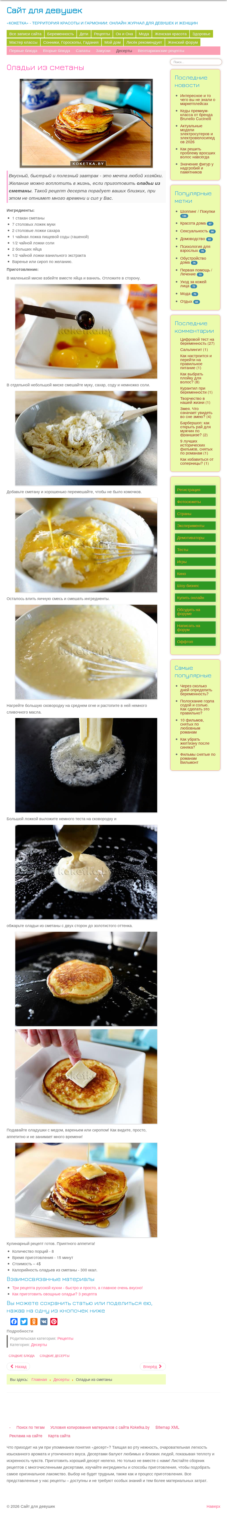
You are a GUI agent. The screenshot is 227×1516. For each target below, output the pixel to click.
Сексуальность (194, 230)
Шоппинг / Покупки (197, 211)
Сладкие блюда (22, 1356)
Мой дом (112, 42)
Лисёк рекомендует (144, 42)
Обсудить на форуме (188, 611)
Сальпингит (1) (194, 349)
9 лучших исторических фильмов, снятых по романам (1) (196, 447)
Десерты (124, 50)
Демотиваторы (190, 537)
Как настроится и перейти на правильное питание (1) (196, 361)
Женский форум (183, 42)
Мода (144, 33)
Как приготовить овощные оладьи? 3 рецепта (54, 1294)
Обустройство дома (193, 260)
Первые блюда (23, 50)
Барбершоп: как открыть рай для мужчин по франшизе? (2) (195, 428)
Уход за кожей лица (193, 283)
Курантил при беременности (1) (196, 390)
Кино (181, 573)
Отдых (186, 301)
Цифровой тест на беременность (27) (197, 341)
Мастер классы (23, 42)
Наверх (213, 1506)
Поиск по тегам (30, 1427)
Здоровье (201, 33)
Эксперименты (190, 525)
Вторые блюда (56, 50)
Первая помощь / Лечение (196, 272)
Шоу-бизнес (188, 585)
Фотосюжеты (189, 501)
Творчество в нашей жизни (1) (195, 400)
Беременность (60, 33)
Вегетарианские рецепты (161, 50)
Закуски (103, 50)
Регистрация (188, 489)
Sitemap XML (167, 1427)
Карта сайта (59, 1435)
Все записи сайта (25, 33)
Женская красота (171, 33)
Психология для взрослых (195, 248)
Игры (182, 561)
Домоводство (192, 238)
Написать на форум (188, 627)
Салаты (83, 50)
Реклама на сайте (25, 1435)
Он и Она (124, 33)
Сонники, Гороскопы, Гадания (71, 42)
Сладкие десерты (54, 1356)
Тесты (182, 549)
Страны (184, 513)
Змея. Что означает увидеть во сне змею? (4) (196, 412)
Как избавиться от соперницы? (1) (196, 461)
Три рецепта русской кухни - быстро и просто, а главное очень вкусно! (77, 1287)
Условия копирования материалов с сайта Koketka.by (100, 1427)
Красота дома (193, 223)
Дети (84, 33)
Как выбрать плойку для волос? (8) (191, 378)
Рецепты (102, 33)
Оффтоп (185, 641)
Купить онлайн (190, 597)
